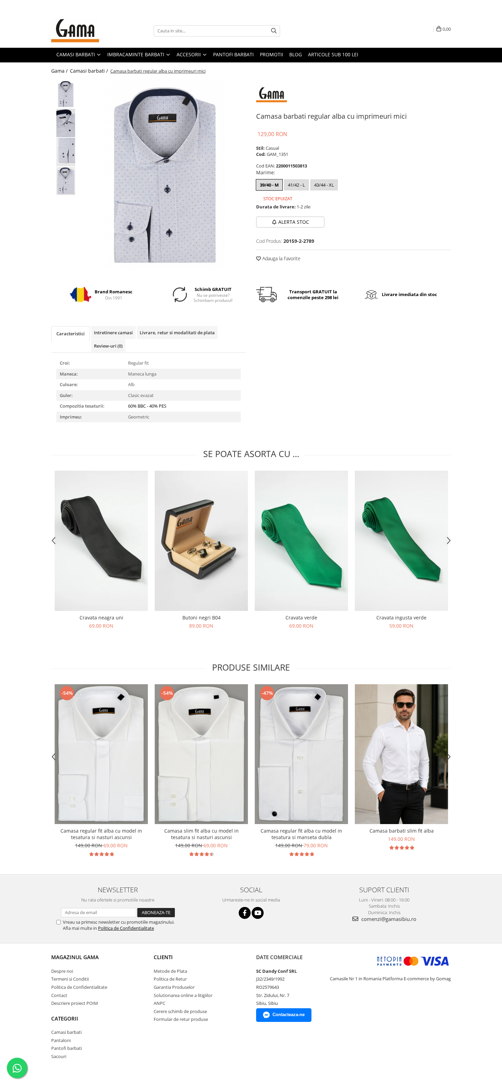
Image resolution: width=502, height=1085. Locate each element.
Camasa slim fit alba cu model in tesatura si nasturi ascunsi (201, 833)
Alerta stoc (293, 222)
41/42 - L (296, 185)
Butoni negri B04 (201, 617)
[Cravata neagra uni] (101, 541)
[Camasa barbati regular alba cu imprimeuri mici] (165, 174)
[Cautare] (274, 30)
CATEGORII (64, 1018)
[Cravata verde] (301, 541)
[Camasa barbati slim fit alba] (401, 754)
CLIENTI (163, 957)
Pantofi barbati (66, 1048)
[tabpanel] (165, 174)
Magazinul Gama (75, 957)
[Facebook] (245, 913)
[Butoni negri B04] (201, 541)
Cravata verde (301, 617)
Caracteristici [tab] (70, 334)
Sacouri (58, 1056)
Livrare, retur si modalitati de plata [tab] (177, 332)
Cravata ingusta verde (401, 617)
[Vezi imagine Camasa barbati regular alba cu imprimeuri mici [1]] (66, 123)
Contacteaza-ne (289, 1014)
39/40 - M (269, 185)
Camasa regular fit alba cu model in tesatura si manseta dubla (301, 833)
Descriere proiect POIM (74, 1003)
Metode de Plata (170, 971)
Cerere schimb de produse (180, 1011)
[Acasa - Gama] (85, 31)
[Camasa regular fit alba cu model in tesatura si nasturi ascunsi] (101, 754)
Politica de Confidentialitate (126, 928)
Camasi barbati (66, 1032)
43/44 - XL (324, 185)
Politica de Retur (170, 979)
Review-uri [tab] (108, 346)
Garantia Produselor (174, 987)
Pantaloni (61, 1040)
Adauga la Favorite (281, 258)
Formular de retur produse (181, 1019)
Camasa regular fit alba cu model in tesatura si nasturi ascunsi (101, 833)
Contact (59, 995)
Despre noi (62, 971)
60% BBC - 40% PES (147, 406)
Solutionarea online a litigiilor (183, 995)
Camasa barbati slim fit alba (401, 830)
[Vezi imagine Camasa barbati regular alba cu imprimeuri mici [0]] (66, 94)
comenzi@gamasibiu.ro (388, 918)
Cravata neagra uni (101, 617)
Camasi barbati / (89, 71)
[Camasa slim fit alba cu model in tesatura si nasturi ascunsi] (201, 754)
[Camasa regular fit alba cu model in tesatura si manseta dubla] (301, 754)
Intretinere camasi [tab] (113, 332)
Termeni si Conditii (70, 979)
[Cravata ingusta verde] (401, 541)
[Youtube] (258, 913)
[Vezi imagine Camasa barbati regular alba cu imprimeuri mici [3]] (66, 181)
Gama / (60, 71)
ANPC (159, 1003)
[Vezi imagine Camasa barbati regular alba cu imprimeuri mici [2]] (66, 152)
